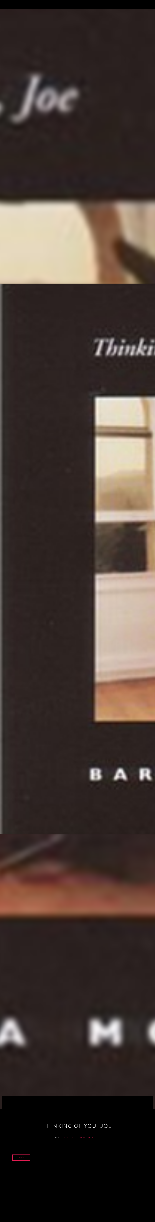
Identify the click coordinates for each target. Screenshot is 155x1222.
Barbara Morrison (81, 1137)
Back (21, 1157)
